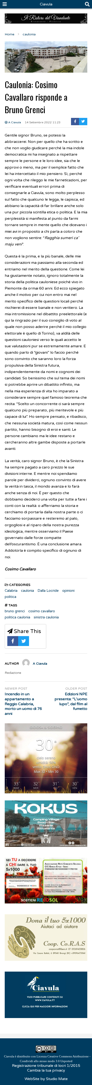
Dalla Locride (48, 590)
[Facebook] (75, 121)
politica (10, 597)
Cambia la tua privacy (46, 1070)
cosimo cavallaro (41, 611)
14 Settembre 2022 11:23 (43, 122)
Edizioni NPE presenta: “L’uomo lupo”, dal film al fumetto (70, 701)
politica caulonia (17, 617)
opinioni (68, 590)
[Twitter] (83, 121)
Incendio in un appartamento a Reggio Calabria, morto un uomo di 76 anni (23, 704)
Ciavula (46, 4)
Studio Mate (57, 1079)
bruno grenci (15, 611)
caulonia (27, 590)
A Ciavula (14, 122)
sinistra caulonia (46, 617)
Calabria (11, 590)
